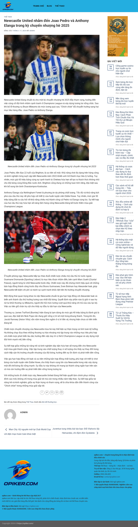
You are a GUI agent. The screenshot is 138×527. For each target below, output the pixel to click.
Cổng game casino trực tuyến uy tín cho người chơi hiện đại (124, 70)
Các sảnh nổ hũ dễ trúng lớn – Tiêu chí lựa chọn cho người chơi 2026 (124, 189)
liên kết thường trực (49, 402)
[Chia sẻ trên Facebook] (42, 392)
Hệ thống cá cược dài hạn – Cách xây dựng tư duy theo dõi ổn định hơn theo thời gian (124, 171)
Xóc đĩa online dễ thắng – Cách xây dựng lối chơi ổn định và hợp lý (124, 205)
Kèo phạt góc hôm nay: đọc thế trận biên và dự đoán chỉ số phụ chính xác (124, 280)
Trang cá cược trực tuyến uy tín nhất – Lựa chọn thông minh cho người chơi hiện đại (125, 136)
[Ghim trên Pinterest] (56, 392)
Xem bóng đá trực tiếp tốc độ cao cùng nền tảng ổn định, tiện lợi (124, 86)
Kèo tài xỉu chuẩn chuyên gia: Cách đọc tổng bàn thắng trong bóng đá (124, 261)
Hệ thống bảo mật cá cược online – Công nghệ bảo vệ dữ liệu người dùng (125, 243)
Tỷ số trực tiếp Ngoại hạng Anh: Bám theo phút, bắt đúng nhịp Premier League (125, 299)
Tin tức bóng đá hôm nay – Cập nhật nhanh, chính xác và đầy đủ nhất (125, 154)
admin (32, 31)
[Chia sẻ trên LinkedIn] (61, 392)
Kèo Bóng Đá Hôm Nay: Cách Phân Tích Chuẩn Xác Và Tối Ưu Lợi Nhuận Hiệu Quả (125, 117)
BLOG (49, 6)
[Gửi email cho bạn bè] (52, 392)
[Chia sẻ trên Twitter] (47, 392)
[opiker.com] (15, 6)
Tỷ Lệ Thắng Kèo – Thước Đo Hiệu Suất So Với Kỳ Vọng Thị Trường (125, 317)
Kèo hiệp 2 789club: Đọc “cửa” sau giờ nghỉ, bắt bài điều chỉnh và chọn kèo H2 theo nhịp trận (125, 224)
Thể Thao (59, 6)
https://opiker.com (32, 506)
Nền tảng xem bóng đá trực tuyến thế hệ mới (125, 101)
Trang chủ (38, 6)
